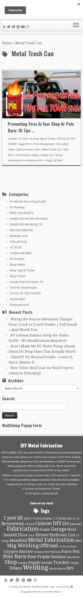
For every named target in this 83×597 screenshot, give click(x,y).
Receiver (73, 557)
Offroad (48, 546)
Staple (34, 562)
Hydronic (58, 535)
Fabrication (23, 528)
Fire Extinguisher (44, 144)
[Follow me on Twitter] (9, 27)
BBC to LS (73, 518)
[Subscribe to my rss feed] (5, 27)
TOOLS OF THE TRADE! (25, 293)
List (71, 535)
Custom (43, 523)
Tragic (49, 160)
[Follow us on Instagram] (28, 27)
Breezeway (12, 523)
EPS (65, 523)
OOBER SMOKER (20, 253)
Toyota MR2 (17, 299)
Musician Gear (19, 236)
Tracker (61, 562)
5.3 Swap (59, 518)
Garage (58, 529)
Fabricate (76, 524)
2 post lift (13, 518)
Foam (45, 529)
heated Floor (16, 535)
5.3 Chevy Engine (41, 518)
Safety (35, 155)
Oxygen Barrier (18, 551)
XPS (70, 568)
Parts (67, 551)
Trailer (74, 563)
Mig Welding (23, 546)
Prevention (23, 155)
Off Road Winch (67, 546)
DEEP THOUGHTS (21, 213)
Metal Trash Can (52, 149)
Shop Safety (17, 264)
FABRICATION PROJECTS (26, 224)
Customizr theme (51, 591)
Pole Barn (14, 556)
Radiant (58, 557)
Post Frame (38, 556)
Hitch (31, 535)
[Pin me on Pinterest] (18, 27)
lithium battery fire (28, 149)
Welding (35, 567)
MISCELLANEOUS (21, 230)
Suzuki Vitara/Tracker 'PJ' (27, 281)
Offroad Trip (18, 241)
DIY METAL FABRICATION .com (36, 587)
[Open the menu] (76, 25)
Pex (76, 551)
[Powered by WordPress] (71, 586)
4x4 (26, 518)
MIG (78, 541)
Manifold (18, 540)
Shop (58, 155)
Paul (59, 160)
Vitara (15, 568)
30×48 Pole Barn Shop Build (28, 201)
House (42, 534)
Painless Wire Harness (47, 551)
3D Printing (17, 207)
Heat (71, 529)
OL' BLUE (16, 247)
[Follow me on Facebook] (14, 27)
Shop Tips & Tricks (44, 138)
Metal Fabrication (51, 540)
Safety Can (47, 155)
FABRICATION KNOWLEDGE (29, 218)
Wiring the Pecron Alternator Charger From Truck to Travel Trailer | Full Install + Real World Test (43, 324)
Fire (29, 144)
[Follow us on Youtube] (23, 27)
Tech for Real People (23, 287)
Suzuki (46, 563)
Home (7, 43)
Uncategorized (19, 304)
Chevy (29, 524)
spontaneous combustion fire (26, 160)
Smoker (22, 563)
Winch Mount (57, 568)
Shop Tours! (18, 276)
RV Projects (17, 258)
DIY (57, 523)
